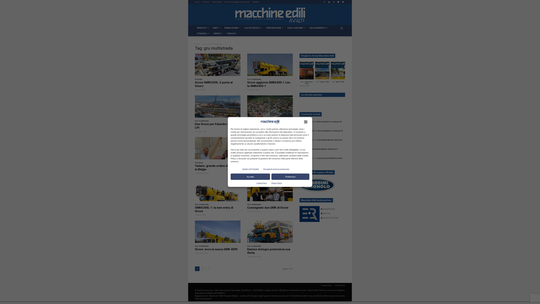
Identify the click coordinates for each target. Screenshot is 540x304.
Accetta (250, 176)
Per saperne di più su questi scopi (276, 169)
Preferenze (290, 176)
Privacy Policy (276, 183)
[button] (305, 122)
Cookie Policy (261, 183)
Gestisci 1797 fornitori (250, 169)
